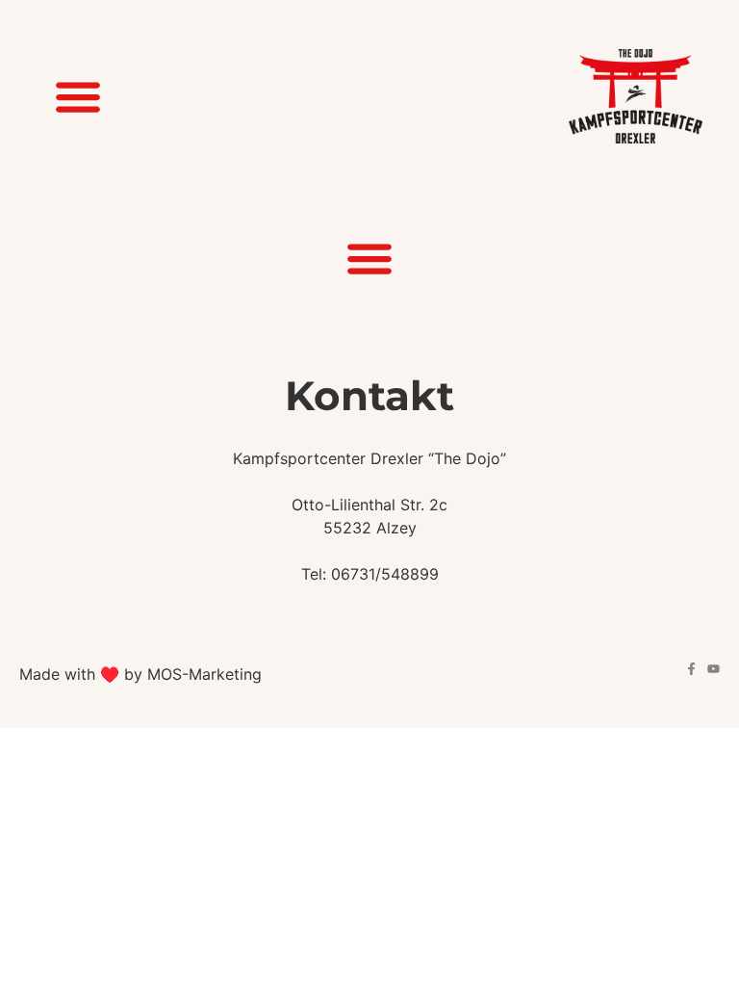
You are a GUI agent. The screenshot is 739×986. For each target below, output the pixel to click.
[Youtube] (713, 668)
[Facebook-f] (691, 668)
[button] (77, 97)
